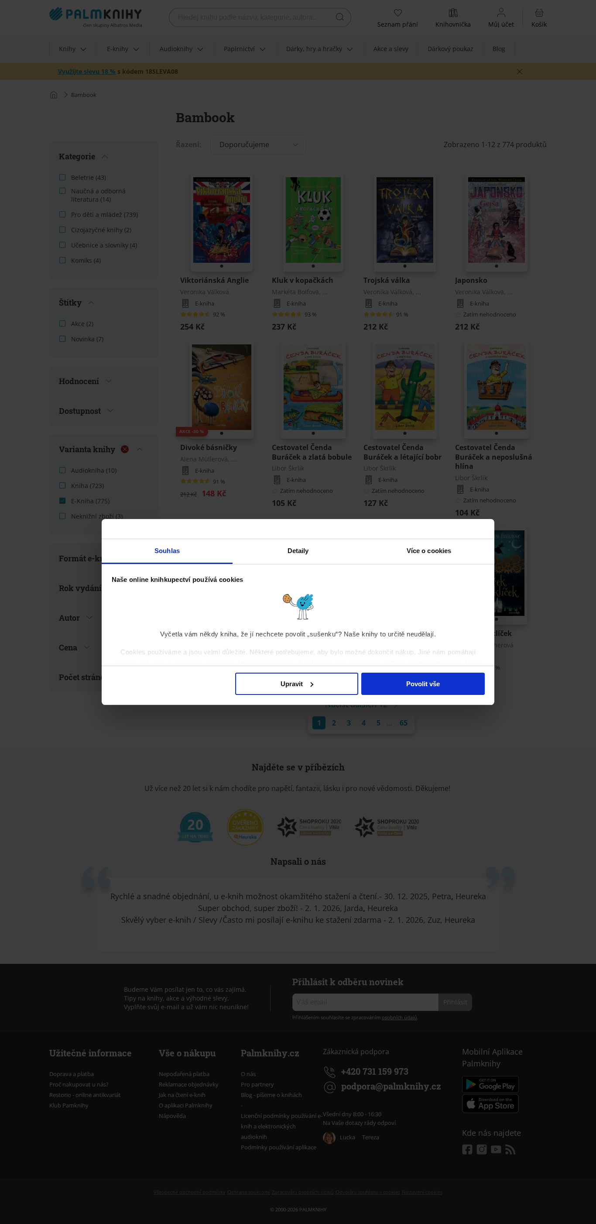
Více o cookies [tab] (429, 550)
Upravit (292, 684)
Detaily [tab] (298, 550)
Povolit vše (423, 684)
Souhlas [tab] (167, 550)
